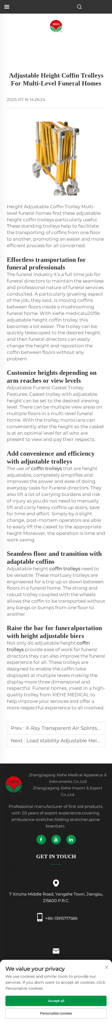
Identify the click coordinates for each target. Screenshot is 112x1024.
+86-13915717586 (61, 918)
